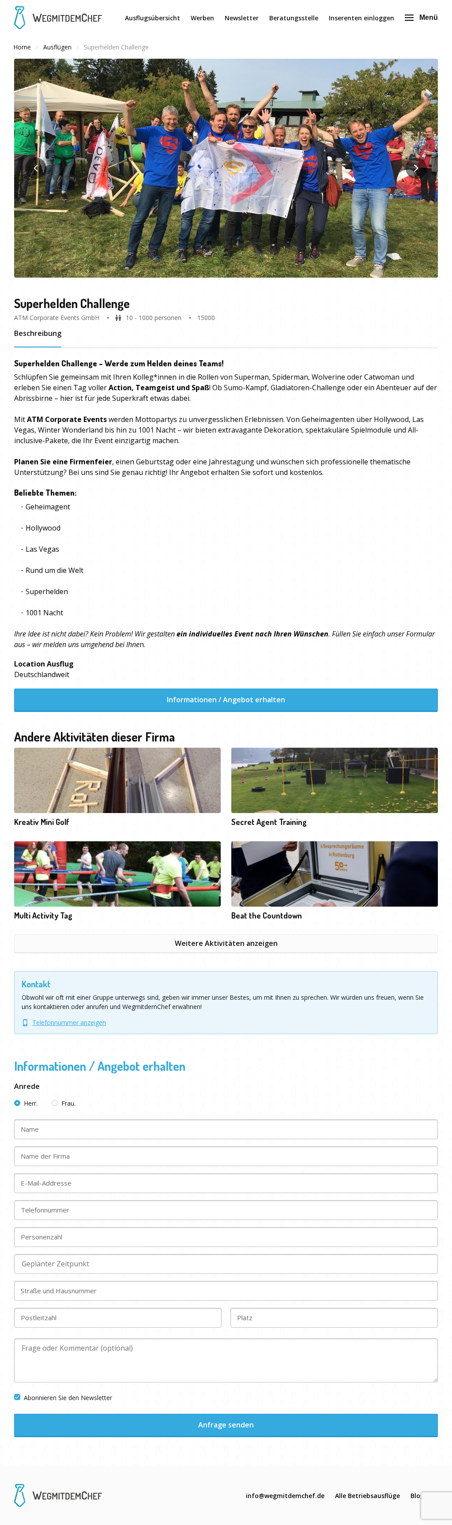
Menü (428, 17)
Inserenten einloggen (361, 18)
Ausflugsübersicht (152, 18)
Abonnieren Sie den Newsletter (68, 1397)
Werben (202, 18)
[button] (226, 168)
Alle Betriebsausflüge (367, 1495)
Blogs (419, 1495)
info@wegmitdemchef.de (285, 1495)
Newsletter (242, 18)
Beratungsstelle (293, 18)
